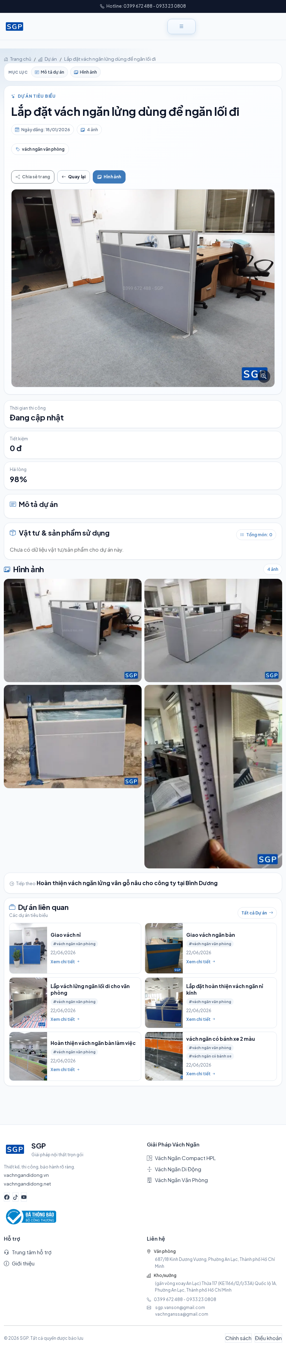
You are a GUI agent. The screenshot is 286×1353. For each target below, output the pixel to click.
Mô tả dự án (52, 72)
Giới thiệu (23, 1263)
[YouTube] (24, 1197)
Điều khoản (268, 1338)
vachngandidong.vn (26, 1175)
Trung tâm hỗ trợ (32, 1252)
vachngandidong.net (27, 1184)
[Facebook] (7, 1197)
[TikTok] (15, 1197)
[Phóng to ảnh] (143, 288)
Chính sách (238, 1338)
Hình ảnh (88, 72)
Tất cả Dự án (254, 912)
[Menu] (181, 26)
